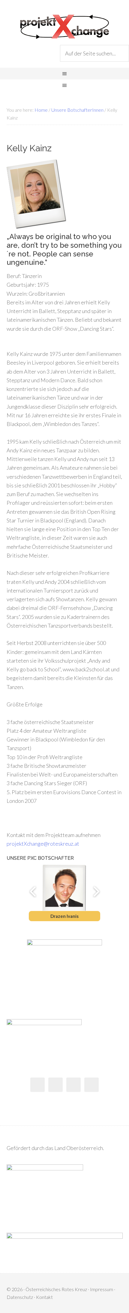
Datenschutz (20, 1297)
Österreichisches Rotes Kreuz (56, 1289)
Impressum (101, 1289)
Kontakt (44, 1297)
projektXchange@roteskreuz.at (43, 843)
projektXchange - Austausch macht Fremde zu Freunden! (64, 27)
